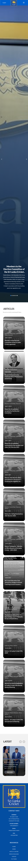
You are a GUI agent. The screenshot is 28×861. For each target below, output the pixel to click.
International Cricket (15, 608)
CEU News (7, 573)
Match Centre (14, 851)
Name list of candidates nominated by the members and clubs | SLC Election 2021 (14, 445)
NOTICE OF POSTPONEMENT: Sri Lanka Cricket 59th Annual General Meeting (14, 685)
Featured (18, 333)
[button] (26, 159)
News (11, 369)
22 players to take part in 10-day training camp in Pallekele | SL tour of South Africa (14, 616)
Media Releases (9, 335)
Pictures (14, 859)
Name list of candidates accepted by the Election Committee (12, 411)
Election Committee (10, 333)
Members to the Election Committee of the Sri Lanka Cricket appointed (13, 342)
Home (14, 846)
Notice (15, 369)
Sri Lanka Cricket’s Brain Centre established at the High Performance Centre (13, 764)
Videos (14, 856)
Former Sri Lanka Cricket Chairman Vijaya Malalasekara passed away (14, 376)
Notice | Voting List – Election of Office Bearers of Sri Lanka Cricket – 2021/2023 (13, 548)
